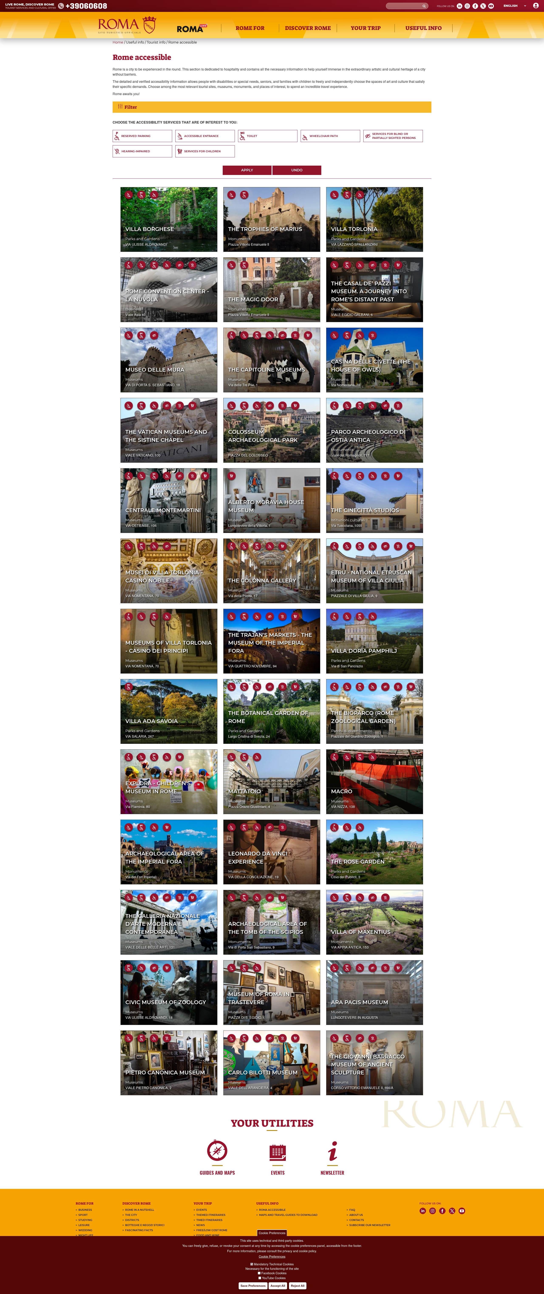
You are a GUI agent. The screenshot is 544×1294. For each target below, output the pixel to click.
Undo (296, 170)
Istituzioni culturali (348, 520)
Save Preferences (253, 1285)
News (200, 1225)
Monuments (239, 239)
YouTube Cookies (274, 1278)
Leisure (84, 1225)
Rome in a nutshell (139, 1209)
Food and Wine (208, 1235)
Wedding (85, 1230)
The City (131, 1214)
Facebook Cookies (273, 1273)
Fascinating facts (139, 1230)
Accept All (278, 1285)
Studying (85, 1220)
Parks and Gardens (142, 239)
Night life (85, 1235)
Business (133, 309)
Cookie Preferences (272, 1233)
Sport (83, 1214)
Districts (132, 1220)
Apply (247, 170)
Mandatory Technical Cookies (274, 1264)
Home (118, 42)
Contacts (356, 1220)
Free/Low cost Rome (211, 1230)
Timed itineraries (209, 1220)
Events (201, 1209)
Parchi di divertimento (351, 731)
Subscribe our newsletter (369, 1225)
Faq (352, 1209)
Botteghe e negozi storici (144, 1225)
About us (356, 1214)
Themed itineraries (210, 1214)
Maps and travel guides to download (288, 1214)
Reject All (298, 1285)
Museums (339, 309)
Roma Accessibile (272, 1209)
